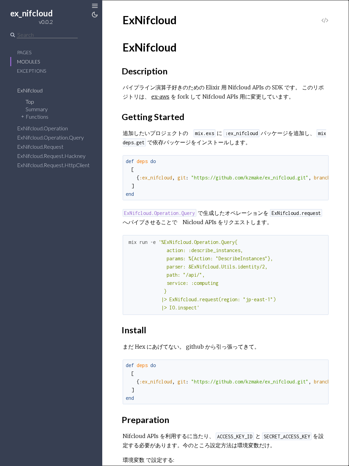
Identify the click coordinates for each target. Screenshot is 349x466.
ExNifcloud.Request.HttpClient (53, 165)
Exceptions (31, 71)
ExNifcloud (30, 90)
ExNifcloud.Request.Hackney (51, 155)
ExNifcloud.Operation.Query (50, 137)
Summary (37, 109)
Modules (28, 61)
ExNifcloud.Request (40, 146)
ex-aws (160, 96)
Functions (37, 116)
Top (30, 101)
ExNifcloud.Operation (42, 128)
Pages (24, 52)
